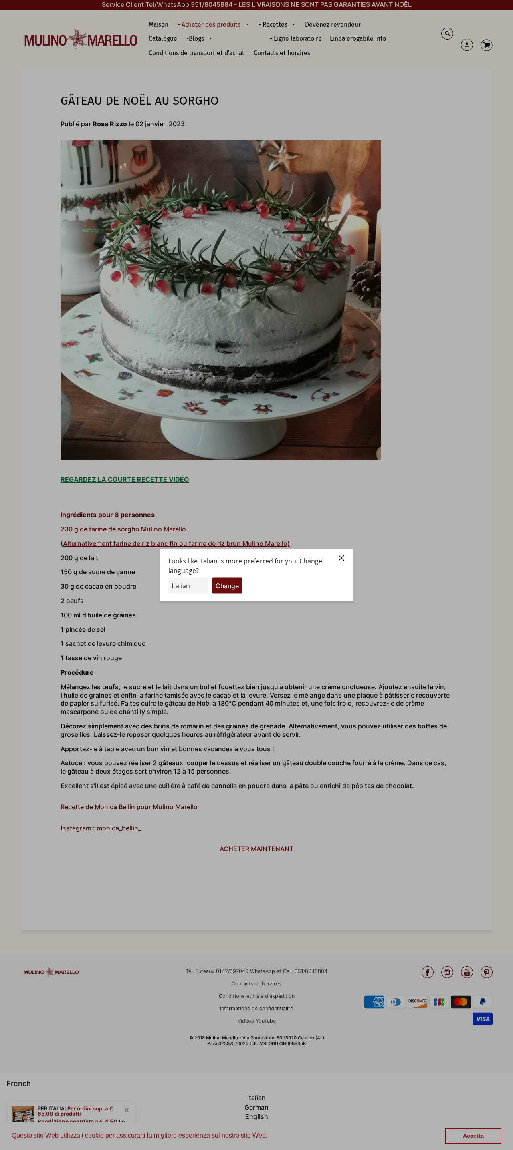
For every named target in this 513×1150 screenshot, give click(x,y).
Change (227, 586)
